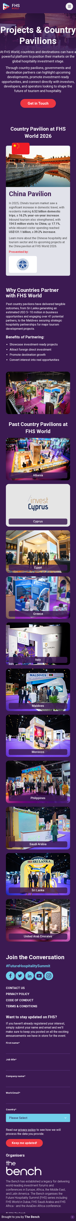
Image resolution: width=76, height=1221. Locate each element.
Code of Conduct (20, 1000)
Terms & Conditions (21, 1006)
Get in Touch (38, 103)
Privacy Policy (17, 994)
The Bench (32, 1217)
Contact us (15, 988)
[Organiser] (23, 1169)
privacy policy (27, 1130)
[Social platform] (10, 975)
